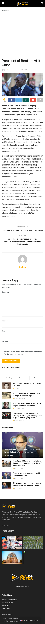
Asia (8, 10)
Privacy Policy (7, 603)
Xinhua (10, 70)
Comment (6, 292)
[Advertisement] (22, 35)
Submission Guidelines (10, 600)
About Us (5, 606)
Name (5, 321)
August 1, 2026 (18, 478)
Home (4, 10)
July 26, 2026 (17, 488)
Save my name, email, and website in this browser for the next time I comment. (23, 353)
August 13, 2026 (9, 455)
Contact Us (6, 609)
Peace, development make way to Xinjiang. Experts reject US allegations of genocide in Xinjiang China (27, 415)
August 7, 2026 (18, 468)
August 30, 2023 (21, 70)
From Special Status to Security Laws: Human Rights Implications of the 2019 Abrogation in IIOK (27, 463)
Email (5, 331)
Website (5, 341)
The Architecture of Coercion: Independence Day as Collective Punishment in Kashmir (21, 451)
